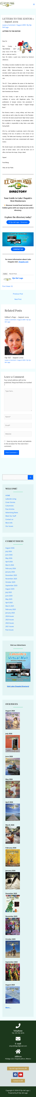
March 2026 (9, 565)
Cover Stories (10, 502)
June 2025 (8, 596)
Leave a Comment (8, 25)
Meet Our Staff (10, 516)
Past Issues (9, 630)
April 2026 (9, 562)
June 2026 (8, 555)
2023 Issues (9, 620)
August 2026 (9, 548)
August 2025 (9, 589)
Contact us (9, 519)
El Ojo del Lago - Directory (18, 222)
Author (5, 274)
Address (18, 1056)
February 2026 (10, 568)
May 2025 (8, 599)
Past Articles (9, 509)
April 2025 (9, 603)
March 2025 (9, 606)
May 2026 (8, 558)
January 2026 (10, 572)
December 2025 (11, 575)
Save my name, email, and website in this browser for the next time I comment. (17, 443)
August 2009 (21, 25)
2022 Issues (9, 623)
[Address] (18, 1051)
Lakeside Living (10, 499)
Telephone (18, 1030)
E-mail (18, 1043)
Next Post (18, 299)
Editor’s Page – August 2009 (17, 317)
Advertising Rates (11, 512)
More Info (8, 523)
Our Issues (9, 526)
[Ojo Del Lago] (7, 279)
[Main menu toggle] (34, 4)
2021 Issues (9, 626)
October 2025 (10, 582)
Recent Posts (13, 274)
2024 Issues (9, 616)
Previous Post (18, 294)
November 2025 (11, 579)
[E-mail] (18, 1038)
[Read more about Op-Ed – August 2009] (14, 341)
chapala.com (23, 262)
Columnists (9, 506)
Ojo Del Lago (17, 278)
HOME (7, 495)
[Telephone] (18, 1025)
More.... (8, 1008)
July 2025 (8, 592)
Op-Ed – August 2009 (14, 357)
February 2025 (10, 609)
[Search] (30, 477)
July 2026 (8, 551)
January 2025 (10, 613)
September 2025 (11, 585)
